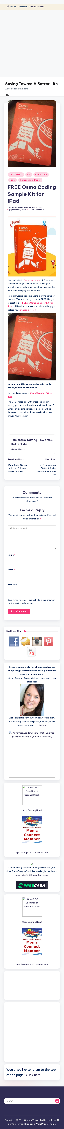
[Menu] (7, 95)
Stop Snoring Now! (32, 810)
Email (11, 569)
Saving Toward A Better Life (31, 83)
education (41, 174)
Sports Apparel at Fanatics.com (32, 852)
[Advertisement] (32, 44)
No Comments (38, 210)
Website (12, 584)
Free (12, 180)
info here (42, 725)
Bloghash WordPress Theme (40, 1123)
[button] (18, 449)
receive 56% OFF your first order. (32, 875)
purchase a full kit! (27, 310)
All (28, 174)
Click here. (33, 1075)
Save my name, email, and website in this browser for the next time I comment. (31, 601)
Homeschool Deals (30, 180)
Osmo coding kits (32, 280)
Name (11, 554)
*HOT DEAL (16, 174)
